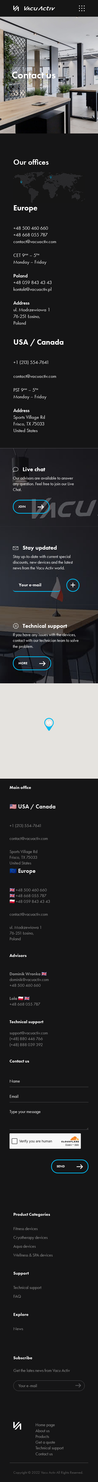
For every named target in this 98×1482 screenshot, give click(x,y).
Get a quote (45, 1442)
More (22, 663)
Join (22, 506)
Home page (45, 1424)
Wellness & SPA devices (33, 1255)
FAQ (17, 1296)
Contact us (44, 1453)
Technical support (27, 1287)
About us (42, 1430)
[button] (49, 724)
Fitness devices (25, 1228)
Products (42, 1436)
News (18, 1328)
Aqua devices (24, 1246)
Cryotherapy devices (30, 1237)
